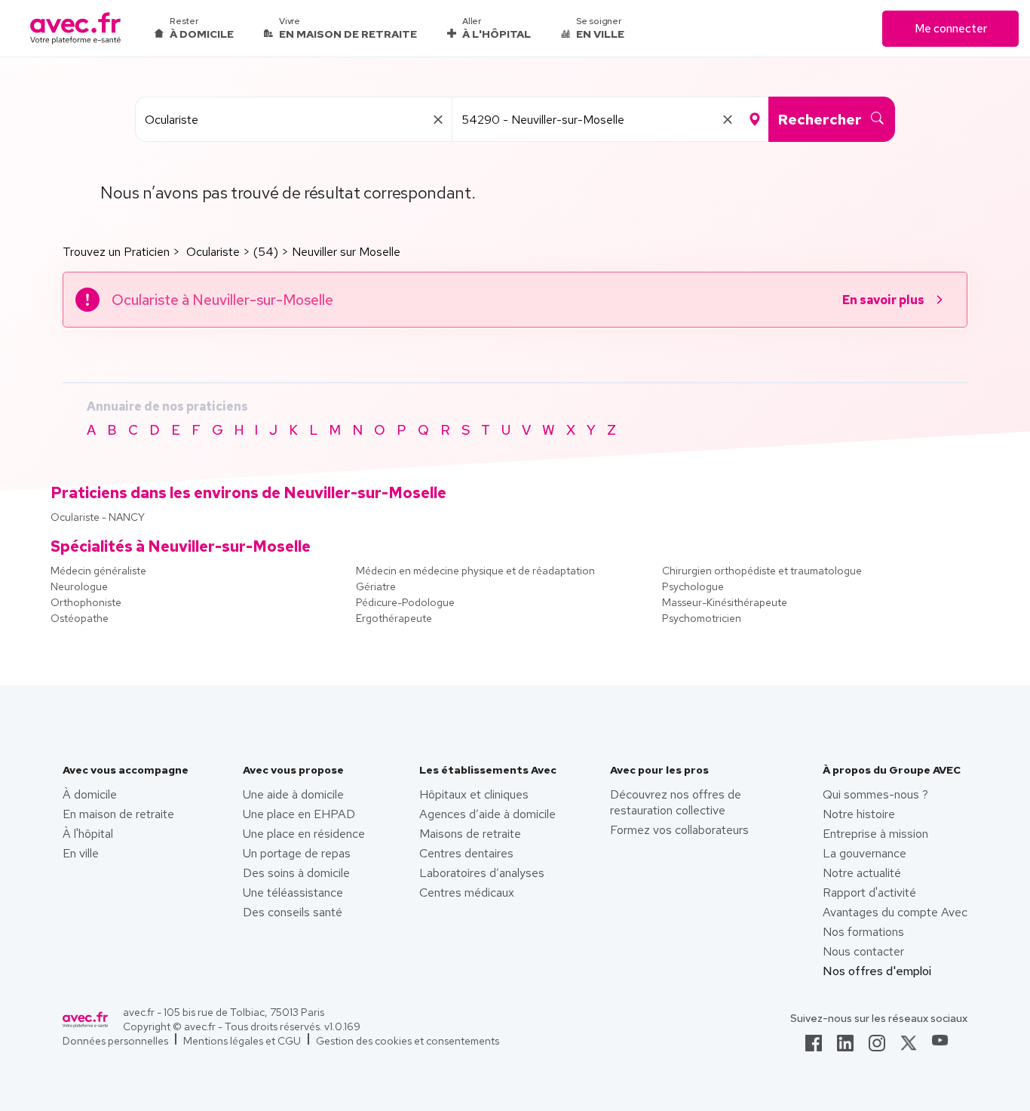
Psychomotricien (701, 618)
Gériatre (376, 586)
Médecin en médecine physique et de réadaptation (475, 570)
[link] (813, 1047)
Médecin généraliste (98, 570)
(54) (265, 252)
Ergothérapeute (394, 618)
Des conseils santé (292, 912)
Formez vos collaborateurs (679, 830)
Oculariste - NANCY (98, 517)
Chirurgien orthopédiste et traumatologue (762, 570)
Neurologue (79, 586)
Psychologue (693, 586)
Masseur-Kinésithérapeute (724, 602)
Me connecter (951, 28)
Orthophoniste (86, 602)
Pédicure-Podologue (405, 602)
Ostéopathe (80, 618)
